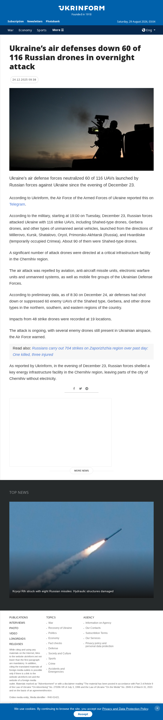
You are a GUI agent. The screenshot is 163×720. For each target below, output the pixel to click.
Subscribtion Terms (97, 633)
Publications (18, 617)
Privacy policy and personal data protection (100, 645)
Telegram (17, 204)
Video (13, 633)
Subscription (16, 21)
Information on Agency (98, 622)
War (11, 30)
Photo (13, 628)
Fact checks (55, 643)
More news (81, 470)
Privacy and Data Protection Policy (125, 708)
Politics (52, 633)
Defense (53, 648)
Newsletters (34, 21)
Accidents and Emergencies (56, 670)
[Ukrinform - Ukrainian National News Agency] (81, 7)
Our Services (93, 638)
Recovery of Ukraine (60, 627)
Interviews (17, 622)
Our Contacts (93, 627)
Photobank (53, 21)
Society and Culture (59, 653)
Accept (83, 714)
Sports (41, 30)
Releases (16, 644)
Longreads (17, 638)
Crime (51, 663)
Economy (25, 30)
